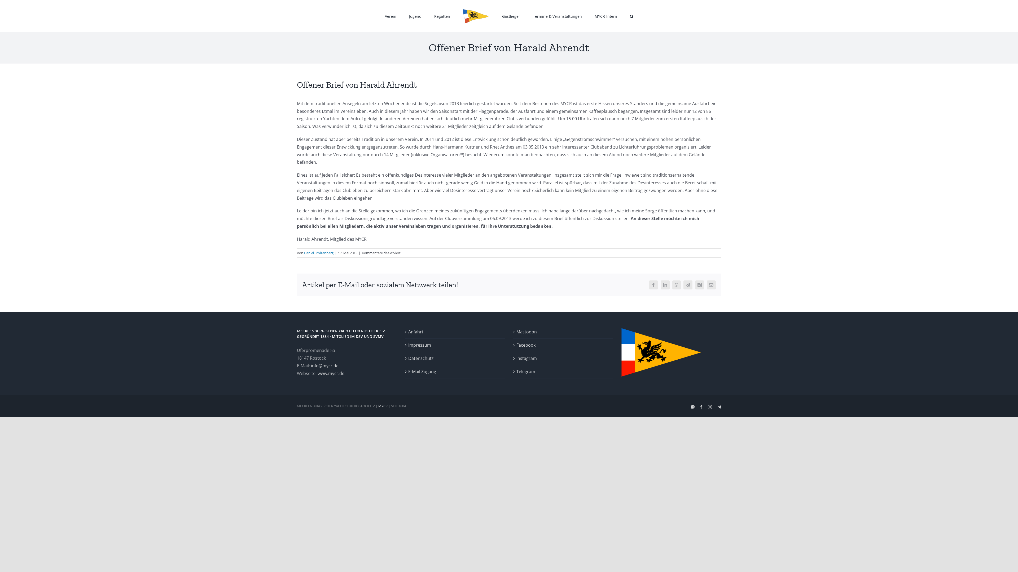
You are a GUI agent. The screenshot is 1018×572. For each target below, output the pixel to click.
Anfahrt (415, 332)
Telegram (525, 371)
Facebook (526, 345)
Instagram (526, 358)
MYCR (383, 406)
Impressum (419, 345)
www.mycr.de (331, 373)
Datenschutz (421, 358)
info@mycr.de (325, 366)
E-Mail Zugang (422, 371)
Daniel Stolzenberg (319, 253)
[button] (607, 15)
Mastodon (526, 332)
